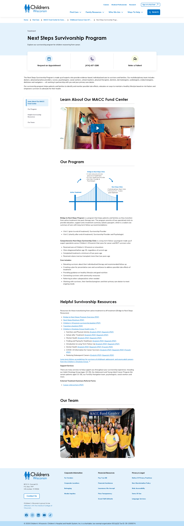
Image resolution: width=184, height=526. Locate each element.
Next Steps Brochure (73, 320)
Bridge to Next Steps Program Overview (81, 317)
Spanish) (95, 347)
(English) (95, 332)
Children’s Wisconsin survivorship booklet (82, 323)
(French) (107, 347)
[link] (106, 5)
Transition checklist (73, 326)
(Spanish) (108, 332)
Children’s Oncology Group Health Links (79, 329)
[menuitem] (37, 102)
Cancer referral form (73, 385)
